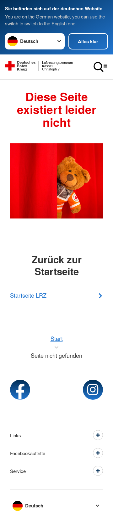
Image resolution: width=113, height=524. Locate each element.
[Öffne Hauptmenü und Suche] (100, 66)
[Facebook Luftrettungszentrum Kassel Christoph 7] (20, 390)
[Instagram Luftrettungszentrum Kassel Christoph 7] (93, 390)
